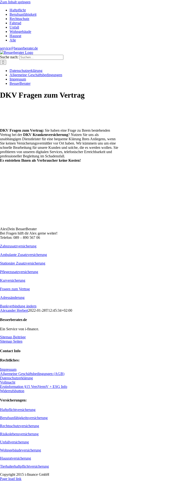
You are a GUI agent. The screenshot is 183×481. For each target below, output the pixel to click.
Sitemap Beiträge (13, 337)
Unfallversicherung (14, 442)
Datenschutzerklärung (16, 378)
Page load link (10, 479)
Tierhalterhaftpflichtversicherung (24, 466)
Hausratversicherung (15, 458)
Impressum (8, 369)
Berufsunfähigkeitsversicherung (24, 418)
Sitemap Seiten (11, 341)
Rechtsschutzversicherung (19, 426)
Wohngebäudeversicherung (20, 450)
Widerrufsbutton (12, 391)
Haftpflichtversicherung (18, 410)
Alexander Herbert (14, 310)
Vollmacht (7, 382)
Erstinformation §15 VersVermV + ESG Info (33, 387)
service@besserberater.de (19, 48)
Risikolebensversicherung (19, 434)
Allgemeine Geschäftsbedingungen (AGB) (32, 374)
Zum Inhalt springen (15, 2)
